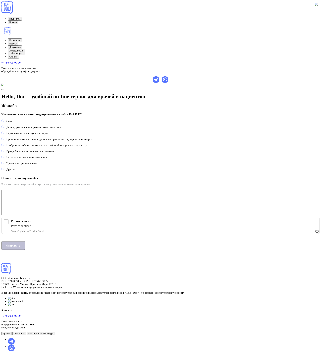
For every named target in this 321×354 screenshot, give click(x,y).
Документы (15, 47)
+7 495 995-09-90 (11, 62)
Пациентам (14, 19)
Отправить (13, 245)
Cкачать (13, 56)
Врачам (13, 22)
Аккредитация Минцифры (41, 333)
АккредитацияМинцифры (16, 51)
